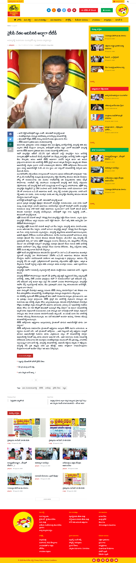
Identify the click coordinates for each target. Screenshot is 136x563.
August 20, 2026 (110, 70)
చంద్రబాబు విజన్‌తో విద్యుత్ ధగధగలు (113, 117)
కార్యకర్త (9, 443)
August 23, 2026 (58, 443)
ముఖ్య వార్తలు (50, 45)
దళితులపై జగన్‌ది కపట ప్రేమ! (114, 105)
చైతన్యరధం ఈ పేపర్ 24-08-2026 (18, 440)
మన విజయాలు (56, 20)
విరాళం (108, 10)
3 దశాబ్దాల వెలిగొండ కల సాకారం (17, 488)
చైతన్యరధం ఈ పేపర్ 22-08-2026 (73, 488)
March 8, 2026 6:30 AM (112, 133)
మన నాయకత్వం (41, 20)
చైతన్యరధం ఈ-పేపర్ (15, 1)
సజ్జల (64, 387)
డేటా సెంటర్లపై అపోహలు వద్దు (115, 67)
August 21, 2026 (110, 51)
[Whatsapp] (98, 560)
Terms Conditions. (51, 560)
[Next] (36, 380)
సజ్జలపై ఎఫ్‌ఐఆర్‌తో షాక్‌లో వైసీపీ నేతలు (31, 361)
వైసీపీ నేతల (56, 387)
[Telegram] (94, 560)
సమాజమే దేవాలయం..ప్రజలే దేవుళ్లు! (46, 476)
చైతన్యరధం (11, 45)
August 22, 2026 (72, 491)
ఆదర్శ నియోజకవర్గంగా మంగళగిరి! (116, 95)
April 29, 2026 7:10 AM (112, 121)
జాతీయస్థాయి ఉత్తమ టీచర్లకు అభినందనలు (72, 464)
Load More (47, 499)
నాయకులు (96, 20)
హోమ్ (19, 20)
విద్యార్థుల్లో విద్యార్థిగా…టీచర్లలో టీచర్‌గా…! (17, 464)
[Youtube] (116, 560)
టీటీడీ (41, 387)
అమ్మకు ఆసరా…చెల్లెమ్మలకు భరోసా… (114, 128)
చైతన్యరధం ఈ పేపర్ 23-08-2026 (60, 440)
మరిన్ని (92, 81)
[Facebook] (103, 560)
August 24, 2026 (17, 443)
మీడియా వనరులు (81, 20)
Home (9, 26)
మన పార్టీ (27, 20)
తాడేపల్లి (48, 387)
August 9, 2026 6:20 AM (112, 98)
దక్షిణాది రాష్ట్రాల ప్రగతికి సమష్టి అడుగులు (114, 47)
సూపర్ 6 (118, 20)
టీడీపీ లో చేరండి (90, 10)
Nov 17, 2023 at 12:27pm (26, 45)
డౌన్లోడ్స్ (68, 20)
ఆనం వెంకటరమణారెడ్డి (29, 387)
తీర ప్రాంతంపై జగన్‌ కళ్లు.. (26, 367)
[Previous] (32, 380)
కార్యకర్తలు (108, 20)
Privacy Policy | (39, 560)
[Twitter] (107, 560)
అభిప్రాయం (119, 1)
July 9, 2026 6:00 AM (111, 108)
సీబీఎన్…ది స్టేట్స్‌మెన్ (112, 57)
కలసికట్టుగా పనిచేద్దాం (42, 462)
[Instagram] (111, 560)
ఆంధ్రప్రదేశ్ (14, 26)
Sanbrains (131, 560)
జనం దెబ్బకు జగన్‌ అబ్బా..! (27, 372)
